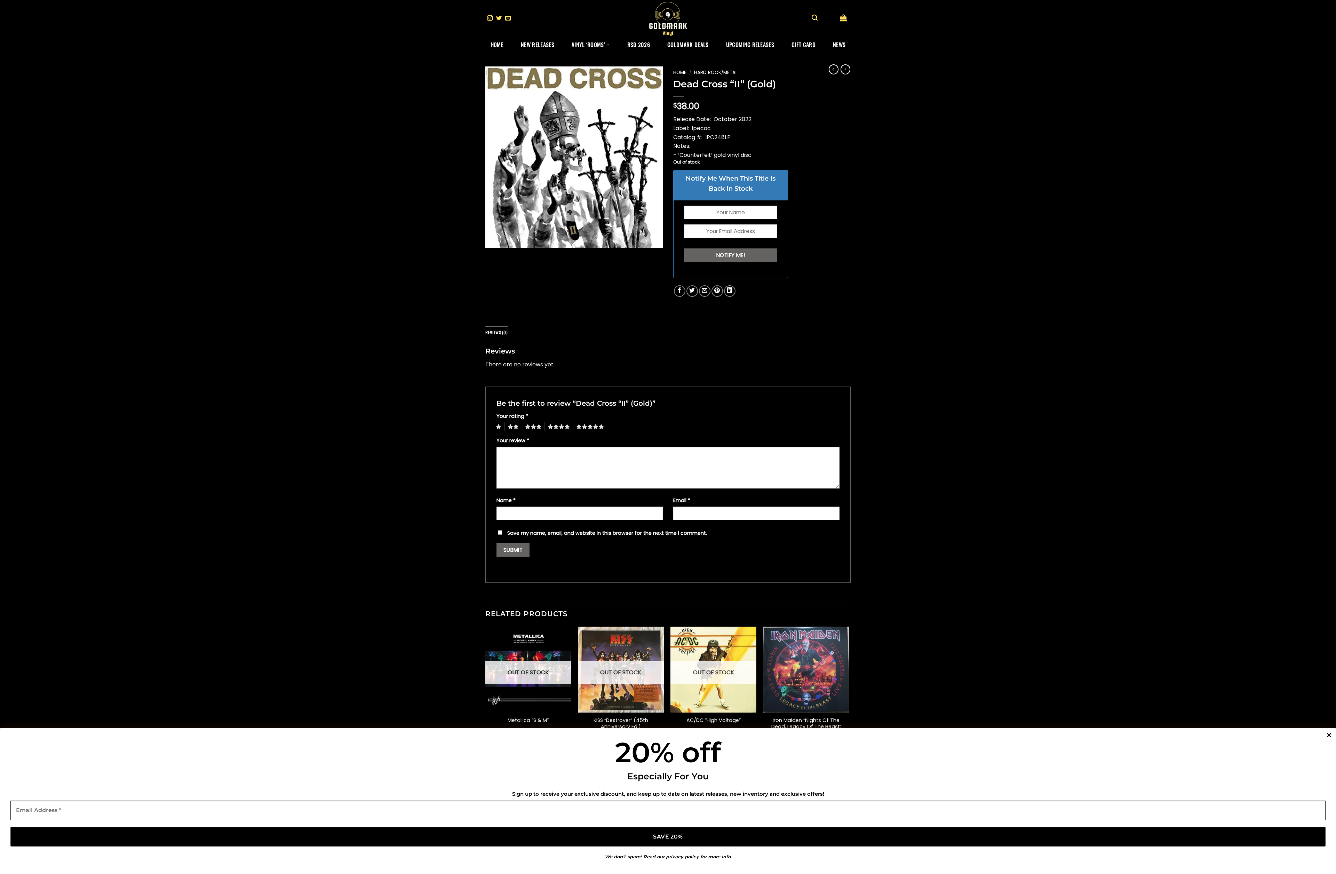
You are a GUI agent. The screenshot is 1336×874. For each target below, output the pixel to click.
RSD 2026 (638, 44)
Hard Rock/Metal (716, 72)
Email (681, 500)
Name (506, 500)
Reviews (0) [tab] (496, 332)
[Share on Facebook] (679, 291)
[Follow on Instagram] (490, 18)
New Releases (537, 44)
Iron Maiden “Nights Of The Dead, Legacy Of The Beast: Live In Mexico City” (806, 727)
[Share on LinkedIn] (729, 291)
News (839, 44)
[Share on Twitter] (692, 291)
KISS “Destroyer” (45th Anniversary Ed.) (621, 723)
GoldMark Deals (687, 44)
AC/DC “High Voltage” (713, 720)
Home (497, 44)
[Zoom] (494, 239)
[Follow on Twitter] (499, 18)
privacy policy (682, 856)
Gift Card (804, 44)
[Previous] (485, 691)
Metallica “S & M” (528, 720)
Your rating (512, 416)
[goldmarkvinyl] (668, 18)
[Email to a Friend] (704, 291)
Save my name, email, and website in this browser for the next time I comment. (607, 533)
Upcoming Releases (750, 44)
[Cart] (843, 18)
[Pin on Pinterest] (717, 291)
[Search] (814, 18)
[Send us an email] (508, 18)
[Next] (848, 691)
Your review (512, 440)
